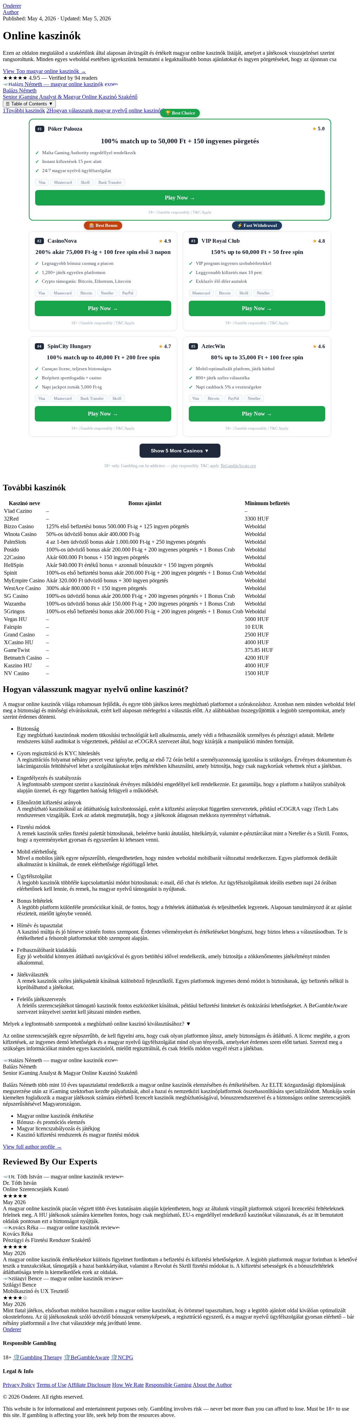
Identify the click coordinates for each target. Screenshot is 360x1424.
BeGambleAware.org (238, 465)
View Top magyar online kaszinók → (44, 71)
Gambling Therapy (37, 1357)
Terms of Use (51, 1385)
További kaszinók (24, 110)
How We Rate (128, 1385)
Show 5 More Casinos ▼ (180, 450)
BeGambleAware (86, 1357)
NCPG (122, 1357)
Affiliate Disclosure (89, 1385)
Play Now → (180, 198)
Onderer (12, 6)
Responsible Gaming (168, 1385)
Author (11, 12)
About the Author (212, 1385)
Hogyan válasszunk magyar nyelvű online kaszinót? (105, 110)
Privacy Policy (19, 1385)
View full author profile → (32, 1147)
